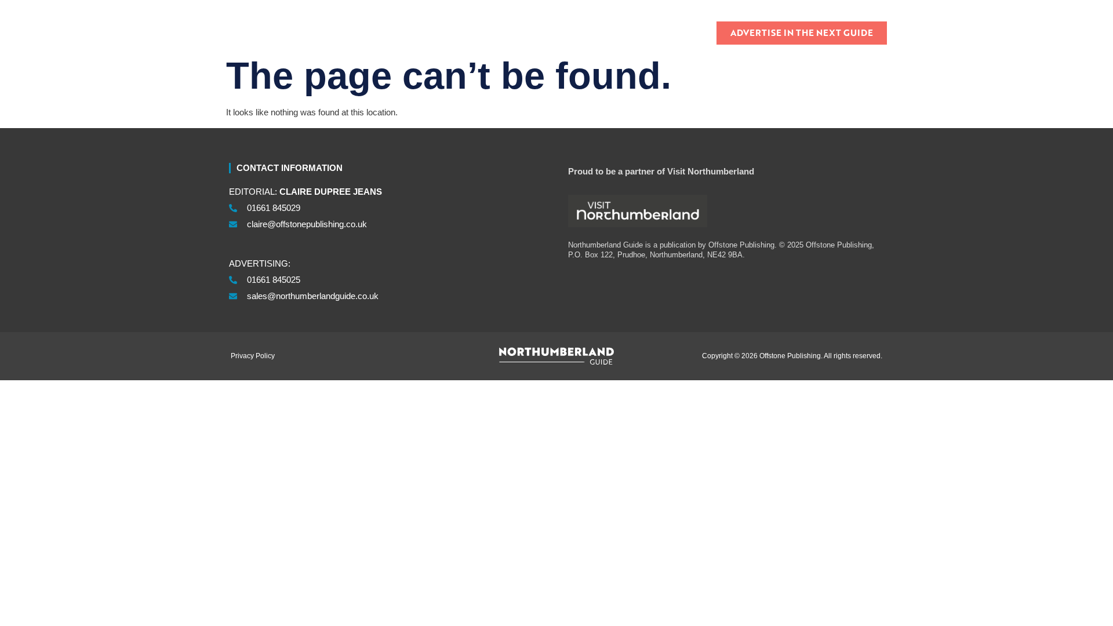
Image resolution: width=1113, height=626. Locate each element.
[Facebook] (858, 7)
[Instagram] (871, 7)
